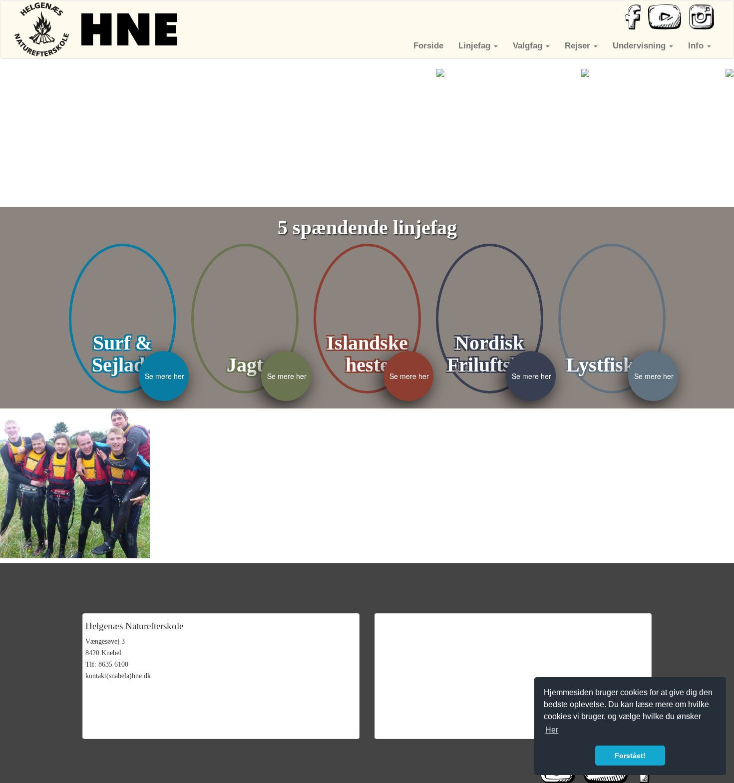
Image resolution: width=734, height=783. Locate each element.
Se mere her (164, 376)
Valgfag (529, 45)
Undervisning (640, 45)
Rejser (579, 45)
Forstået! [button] (630, 756)
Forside (428, 45)
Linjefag (475, 45)
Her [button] (551, 730)
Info (697, 45)
